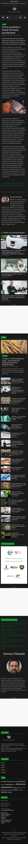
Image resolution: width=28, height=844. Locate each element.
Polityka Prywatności (6, 814)
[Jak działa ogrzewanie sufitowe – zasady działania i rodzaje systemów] (6, 507)
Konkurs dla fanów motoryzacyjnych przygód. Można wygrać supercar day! (13, 184)
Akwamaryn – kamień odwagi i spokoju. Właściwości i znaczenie (18, 418)
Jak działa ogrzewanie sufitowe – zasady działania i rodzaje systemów (18, 510)
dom (5, 781)
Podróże (3, 767)
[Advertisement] (14, 319)
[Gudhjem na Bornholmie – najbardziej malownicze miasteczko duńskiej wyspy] (6, 378)
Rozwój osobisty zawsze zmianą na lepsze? (17, 468)
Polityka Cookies (5, 815)
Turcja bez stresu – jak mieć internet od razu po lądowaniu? (18, 434)
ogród (2, 790)
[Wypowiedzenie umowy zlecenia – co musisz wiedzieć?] (14, 259)
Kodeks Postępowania (6, 820)
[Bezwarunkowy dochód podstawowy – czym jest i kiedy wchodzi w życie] (6, 450)
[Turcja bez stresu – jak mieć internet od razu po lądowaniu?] (6, 432)
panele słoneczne (8, 790)
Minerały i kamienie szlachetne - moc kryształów (12, 634)
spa (22, 790)
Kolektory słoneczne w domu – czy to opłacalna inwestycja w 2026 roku (18, 518)
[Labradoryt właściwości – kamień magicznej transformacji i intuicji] (6, 424)
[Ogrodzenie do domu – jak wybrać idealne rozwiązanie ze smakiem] (6, 524)
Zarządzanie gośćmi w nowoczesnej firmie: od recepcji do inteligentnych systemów (13, 297)
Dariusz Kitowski (17, 35)
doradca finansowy (13, 781)
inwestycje (5, 356)
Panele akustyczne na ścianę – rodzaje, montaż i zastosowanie (18, 409)
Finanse (3, 762)
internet (3, 784)
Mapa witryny (4, 812)
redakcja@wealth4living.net (7, 810)
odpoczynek (22, 787)
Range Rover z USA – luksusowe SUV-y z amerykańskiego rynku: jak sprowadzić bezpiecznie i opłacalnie (14, 252)
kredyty (14, 787)
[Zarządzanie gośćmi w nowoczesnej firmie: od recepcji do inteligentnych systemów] (14, 281)
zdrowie (9, 792)
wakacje (4, 792)
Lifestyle (3, 770)
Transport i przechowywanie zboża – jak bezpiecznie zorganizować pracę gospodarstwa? (13, 361)
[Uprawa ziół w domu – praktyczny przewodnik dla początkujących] (6, 491)
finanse (4, 24)
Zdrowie (3, 765)
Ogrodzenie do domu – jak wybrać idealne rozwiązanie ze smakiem (18, 526)
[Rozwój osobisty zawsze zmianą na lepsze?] (6, 467)
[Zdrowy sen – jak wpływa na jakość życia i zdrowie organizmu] (6, 499)
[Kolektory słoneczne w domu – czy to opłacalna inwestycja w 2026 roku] (6, 516)
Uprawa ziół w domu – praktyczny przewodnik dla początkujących (17, 493)
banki (2, 781)
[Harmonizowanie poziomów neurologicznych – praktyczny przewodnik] (6, 474)
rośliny (19, 790)
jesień (14, 784)
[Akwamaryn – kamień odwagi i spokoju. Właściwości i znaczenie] (6, 415)
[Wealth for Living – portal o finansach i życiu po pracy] (3, 17)
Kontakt (3, 823)
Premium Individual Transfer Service (14, 192)
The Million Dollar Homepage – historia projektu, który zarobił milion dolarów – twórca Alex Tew (18, 401)
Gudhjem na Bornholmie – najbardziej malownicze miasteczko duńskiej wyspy (17, 380)
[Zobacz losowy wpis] (25, 17)
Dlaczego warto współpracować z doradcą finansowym (17, 534)
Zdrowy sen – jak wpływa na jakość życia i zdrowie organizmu (18, 501)
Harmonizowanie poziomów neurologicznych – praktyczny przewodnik (18, 477)
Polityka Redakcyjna (5, 821)
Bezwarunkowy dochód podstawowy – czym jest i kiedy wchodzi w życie (17, 452)
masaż (18, 787)
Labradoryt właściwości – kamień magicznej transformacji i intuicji (17, 426)
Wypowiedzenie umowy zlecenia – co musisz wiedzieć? (13, 274)
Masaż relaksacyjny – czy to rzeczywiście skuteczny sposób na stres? (18, 461)
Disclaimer (3, 818)
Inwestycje (3, 772)
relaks (15, 790)
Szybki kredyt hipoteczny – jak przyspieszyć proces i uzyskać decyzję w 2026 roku (18, 485)
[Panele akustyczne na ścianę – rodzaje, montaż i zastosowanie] (6, 407)
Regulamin (3, 817)
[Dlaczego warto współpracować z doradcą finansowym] (6, 532)
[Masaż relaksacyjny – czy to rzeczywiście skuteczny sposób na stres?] (6, 458)
